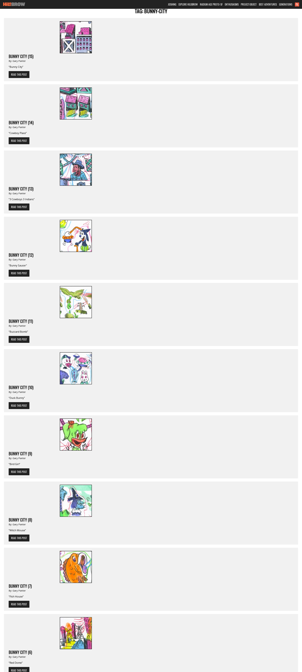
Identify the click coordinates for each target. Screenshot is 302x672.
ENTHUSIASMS (232, 4)
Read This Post (19, 74)
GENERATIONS (285, 4)
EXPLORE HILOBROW (188, 4)
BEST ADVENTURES (268, 4)
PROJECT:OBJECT (249, 4)
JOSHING (172, 4)
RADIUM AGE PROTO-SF (211, 4)
